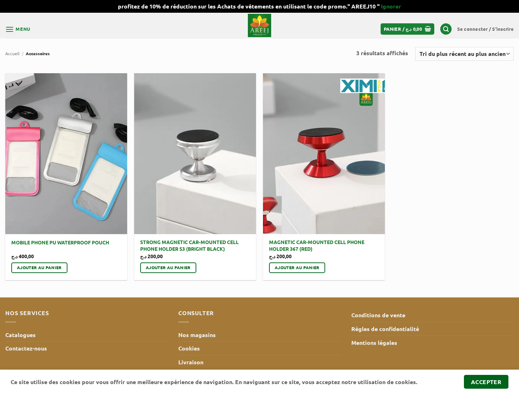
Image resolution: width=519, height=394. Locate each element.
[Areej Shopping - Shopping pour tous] (259, 25)
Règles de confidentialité (385, 328)
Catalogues (20, 334)
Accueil (12, 53)
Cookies (189, 348)
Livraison (190, 362)
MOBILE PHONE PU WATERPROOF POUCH (60, 242)
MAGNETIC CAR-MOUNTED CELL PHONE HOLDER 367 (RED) (316, 245)
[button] (17, 29)
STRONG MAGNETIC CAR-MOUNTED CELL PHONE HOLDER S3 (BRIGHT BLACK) (189, 245)
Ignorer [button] (391, 6)
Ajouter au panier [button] (39, 267)
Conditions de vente (378, 315)
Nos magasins (197, 334)
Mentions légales (374, 342)
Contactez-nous (26, 348)
